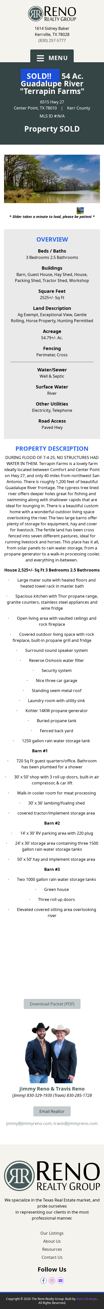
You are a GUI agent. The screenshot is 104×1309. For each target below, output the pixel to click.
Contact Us (52, 1257)
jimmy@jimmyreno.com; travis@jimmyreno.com (52, 1123)
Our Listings (52, 1233)
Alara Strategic (86, 1299)
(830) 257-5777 (52, 40)
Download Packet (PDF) (52, 1004)
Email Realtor (52, 1111)
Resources (52, 1249)
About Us (52, 1241)
